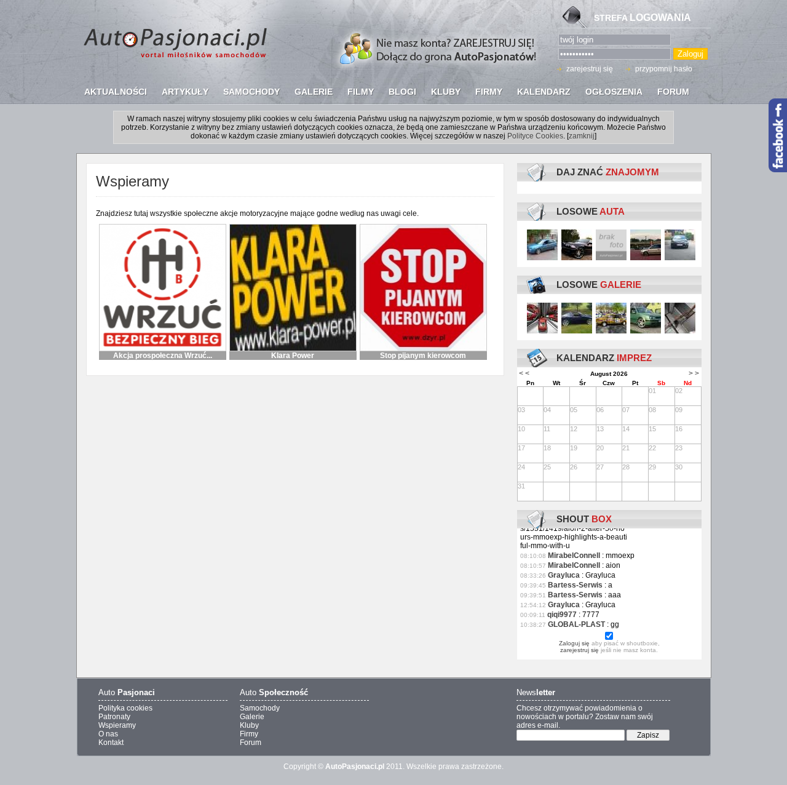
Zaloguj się (574, 643)
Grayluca (564, 575)
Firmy (249, 734)
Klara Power (292, 355)
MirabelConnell (574, 555)
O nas (108, 734)
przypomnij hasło (663, 69)
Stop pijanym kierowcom (423, 355)
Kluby (249, 725)
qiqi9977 (562, 614)
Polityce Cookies (535, 136)
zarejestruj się (589, 69)
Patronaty (114, 716)
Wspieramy (117, 725)
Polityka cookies (125, 708)
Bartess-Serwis (575, 585)
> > (694, 373)
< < (524, 373)
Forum (250, 742)
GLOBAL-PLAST (576, 624)
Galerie (252, 716)
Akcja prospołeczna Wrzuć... (162, 355)
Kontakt (111, 742)
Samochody (260, 708)
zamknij (582, 136)
